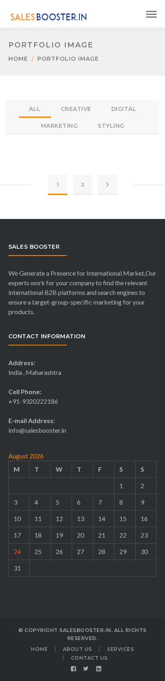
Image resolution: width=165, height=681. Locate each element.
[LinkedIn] (99, 669)
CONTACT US (89, 658)
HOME (39, 649)
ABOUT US (77, 649)
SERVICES (120, 649)
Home (18, 58)
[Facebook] (73, 669)
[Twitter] (86, 669)
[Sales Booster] (48, 16)
